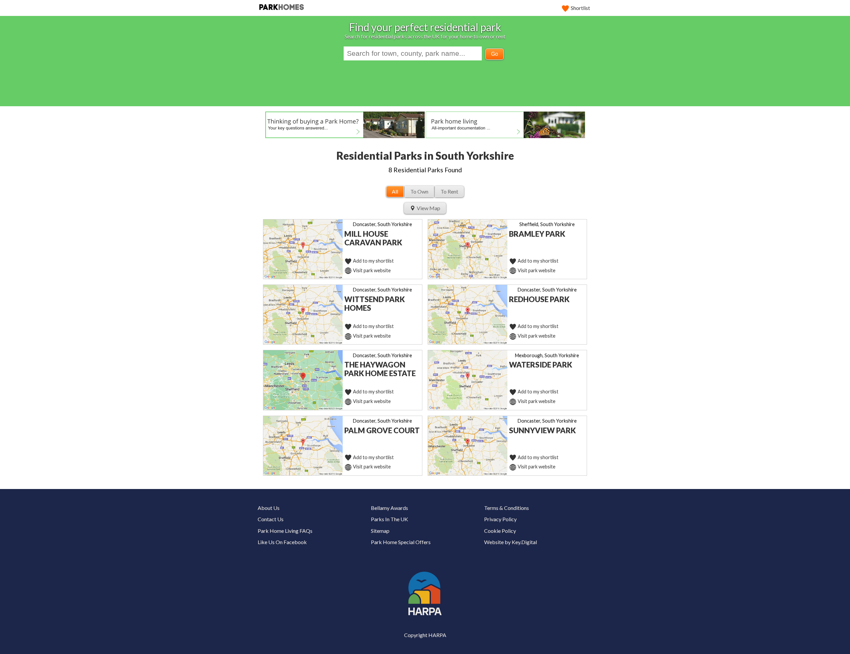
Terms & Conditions (506, 508)
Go (494, 54)
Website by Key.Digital (510, 542)
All (395, 191)
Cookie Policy (500, 531)
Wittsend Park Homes (374, 303)
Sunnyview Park (542, 430)
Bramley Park (537, 233)
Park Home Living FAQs (285, 531)
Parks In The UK (389, 519)
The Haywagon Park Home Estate (380, 369)
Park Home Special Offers (401, 542)
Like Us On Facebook (282, 542)
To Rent (449, 191)
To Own (419, 191)
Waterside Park (540, 364)
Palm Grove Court (382, 430)
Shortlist (580, 8)
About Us (269, 508)
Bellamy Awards (389, 508)
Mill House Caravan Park (373, 238)
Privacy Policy (500, 519)
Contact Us (271, 519)
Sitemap (380, 531)
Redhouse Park (539, 299)
